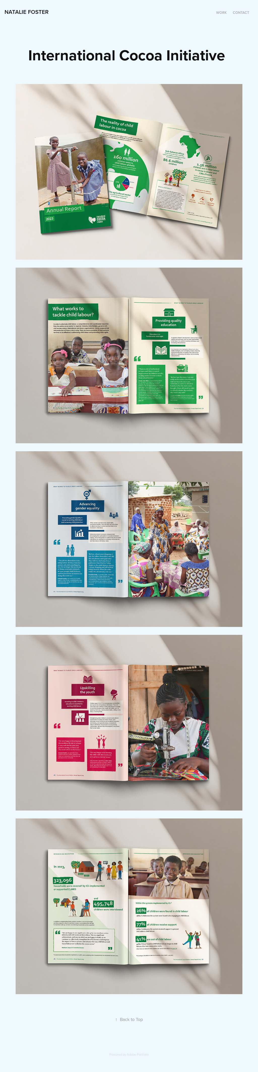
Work (221, 12)
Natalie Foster (27, 12)
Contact (241, 12)
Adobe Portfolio (138, 1054)
